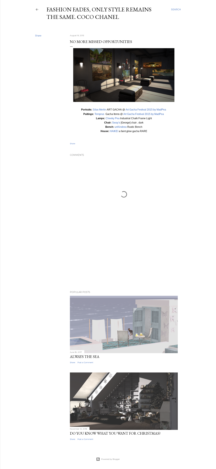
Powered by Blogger (110, 459)
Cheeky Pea (113, 118)
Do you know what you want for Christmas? (115, 433)
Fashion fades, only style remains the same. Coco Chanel (98, 13)
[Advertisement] (124, 260)
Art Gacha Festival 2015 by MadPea (146, 109)
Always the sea (84, 356)
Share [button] (38, 35)
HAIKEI (114, 131)
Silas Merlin (99, 109)
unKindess (121, 127)
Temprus (99, 114)
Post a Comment (85, 362)
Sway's (116, 122)
